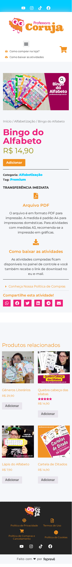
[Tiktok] (40, 8)
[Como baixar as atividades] (36, 242)
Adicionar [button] (12, 406)
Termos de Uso (52, 525)
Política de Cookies (56, 537)
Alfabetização (24, 121)
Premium (18, 179)
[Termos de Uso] (52, 521)
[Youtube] (23, 8)
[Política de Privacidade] (24, 521)
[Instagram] (32, 8)
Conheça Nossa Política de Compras (37, 286)
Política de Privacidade (24, 525)
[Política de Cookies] (56, 532)
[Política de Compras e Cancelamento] (22, 531)
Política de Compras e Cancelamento (22, 537)
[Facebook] (48, 8)
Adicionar (14, 162)
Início (7, 121)
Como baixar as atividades (36, 251)
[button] (26, 44)
